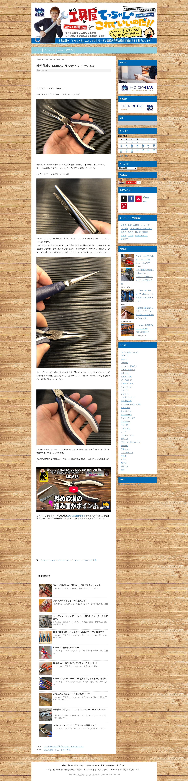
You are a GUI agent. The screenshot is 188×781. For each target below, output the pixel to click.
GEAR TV (69, 50)
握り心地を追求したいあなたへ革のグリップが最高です (78, 632)
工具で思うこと (127, 453)
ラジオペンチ (86, 560)
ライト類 (124, 425)
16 (127, 147)
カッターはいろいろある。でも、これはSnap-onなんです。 (145, 259)
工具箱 (123, 456)
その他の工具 (126, 401)
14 (154, 145)
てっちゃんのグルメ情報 (131, 404)
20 (148, 147)
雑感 (122, 470)
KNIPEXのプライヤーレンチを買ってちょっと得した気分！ (80, 678)
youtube (60, 50)
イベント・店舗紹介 (129, 366)
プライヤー (44, 560)
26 (143, 150)
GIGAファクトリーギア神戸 (141, 229)
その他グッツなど (128, 397)
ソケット (124, 394)
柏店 (130, 225)
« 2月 (120, 156)
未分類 (123, 463)
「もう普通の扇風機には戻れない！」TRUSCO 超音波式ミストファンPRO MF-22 (137, 277)
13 (148, 145)
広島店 (130, 236)
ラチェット (125, 428)
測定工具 (124, 466)
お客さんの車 (126, 377)
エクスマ (124, 373)
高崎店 (123, 236)
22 (121, 150)
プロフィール (49, 50)
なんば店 (124, 229)
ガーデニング (126, 380)
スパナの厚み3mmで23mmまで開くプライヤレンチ (77, 585)
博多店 (138, 232)
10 (132, 145)
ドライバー (125, 408)
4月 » (127, 156)
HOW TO (124, 356)
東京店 (123, 225)
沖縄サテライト (141, 236)
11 (137, 145)
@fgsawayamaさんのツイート (130, 484)
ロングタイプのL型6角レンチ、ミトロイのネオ (63, 746)
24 (132, 150)
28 (154, 150)
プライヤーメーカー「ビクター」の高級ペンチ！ (75, 725)
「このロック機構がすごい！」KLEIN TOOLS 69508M (145, 328)
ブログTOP (37, 50)
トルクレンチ (126, 411)
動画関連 (124, 446)
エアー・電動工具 (128, 370)
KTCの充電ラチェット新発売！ (56, 750)
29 (121, 152)
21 (154, 147)
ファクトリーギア (63, 560)
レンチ (123, 432)
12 (143, 145)
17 (132, 147)
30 (127, 152)
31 (132, 152)
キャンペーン (126, 387)
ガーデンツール (127, 383)
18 (137, 147)
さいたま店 (145, 225)
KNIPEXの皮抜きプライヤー (66, 647)
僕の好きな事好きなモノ (131, 442)
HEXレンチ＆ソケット (130, 352)
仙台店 (130, 232)
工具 (94, 560)
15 (121, 147)
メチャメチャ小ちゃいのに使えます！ (70, 601)
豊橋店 (145, 232)
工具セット (125, 449)
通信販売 (124, 239)
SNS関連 (124, 363)
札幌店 (123, 232)
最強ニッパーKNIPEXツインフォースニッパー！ (75, 663)
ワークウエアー (127, 435)
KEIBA (52, 560)
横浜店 (136, 225)
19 (143, 147)
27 (148, 150)
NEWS (123, 359)
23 (127, 150)
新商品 (123, 459)
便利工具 (124, 439)
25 (137, 150)
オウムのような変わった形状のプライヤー (72, 694)
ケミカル (124, 390)
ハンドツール (126, 415)
